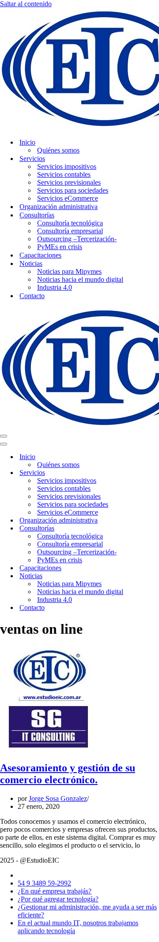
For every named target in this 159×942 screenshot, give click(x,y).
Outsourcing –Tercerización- (77, 239)
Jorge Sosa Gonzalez (58, 798)
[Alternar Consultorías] (154, 528)
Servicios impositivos (66, 166)
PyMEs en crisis (59, 246)
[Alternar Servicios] (154, 473)
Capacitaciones (40, 255)
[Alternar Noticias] (154, 576)
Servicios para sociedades (72, 190)
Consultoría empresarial (70, 231)
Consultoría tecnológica (70, 223)
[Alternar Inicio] (154, 457)
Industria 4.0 (54, 287)
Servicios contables (64, 174)
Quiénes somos (58, 150)
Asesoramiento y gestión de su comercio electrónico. (67, 773)
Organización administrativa (58, 206)
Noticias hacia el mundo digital (80, 279)
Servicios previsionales (69, 182)
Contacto (32, 295)
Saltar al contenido (26, 3)
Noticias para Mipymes (69, 271)
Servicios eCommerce (67, 198)
